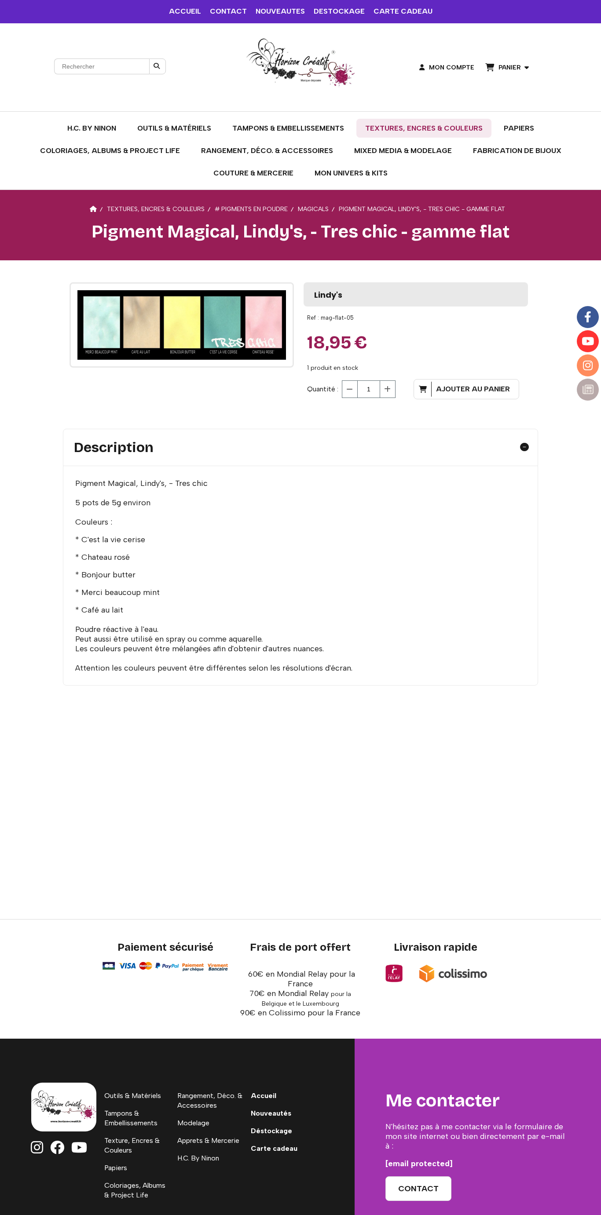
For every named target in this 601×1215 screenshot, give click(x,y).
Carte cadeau (274, 1148)
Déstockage (271, 1131)
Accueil (263, 1095)
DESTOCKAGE (339, 11)
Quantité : (322, 389)
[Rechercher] (157, 66)
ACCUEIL (185, 11)
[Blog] (588, 390)
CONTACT (228, 11)
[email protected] (419, 1163)
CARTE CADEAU (403, 11)
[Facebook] (588, 317)
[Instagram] (588, 365)
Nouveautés (271, 1113)
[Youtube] (588, 341)
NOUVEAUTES (280, 11)
